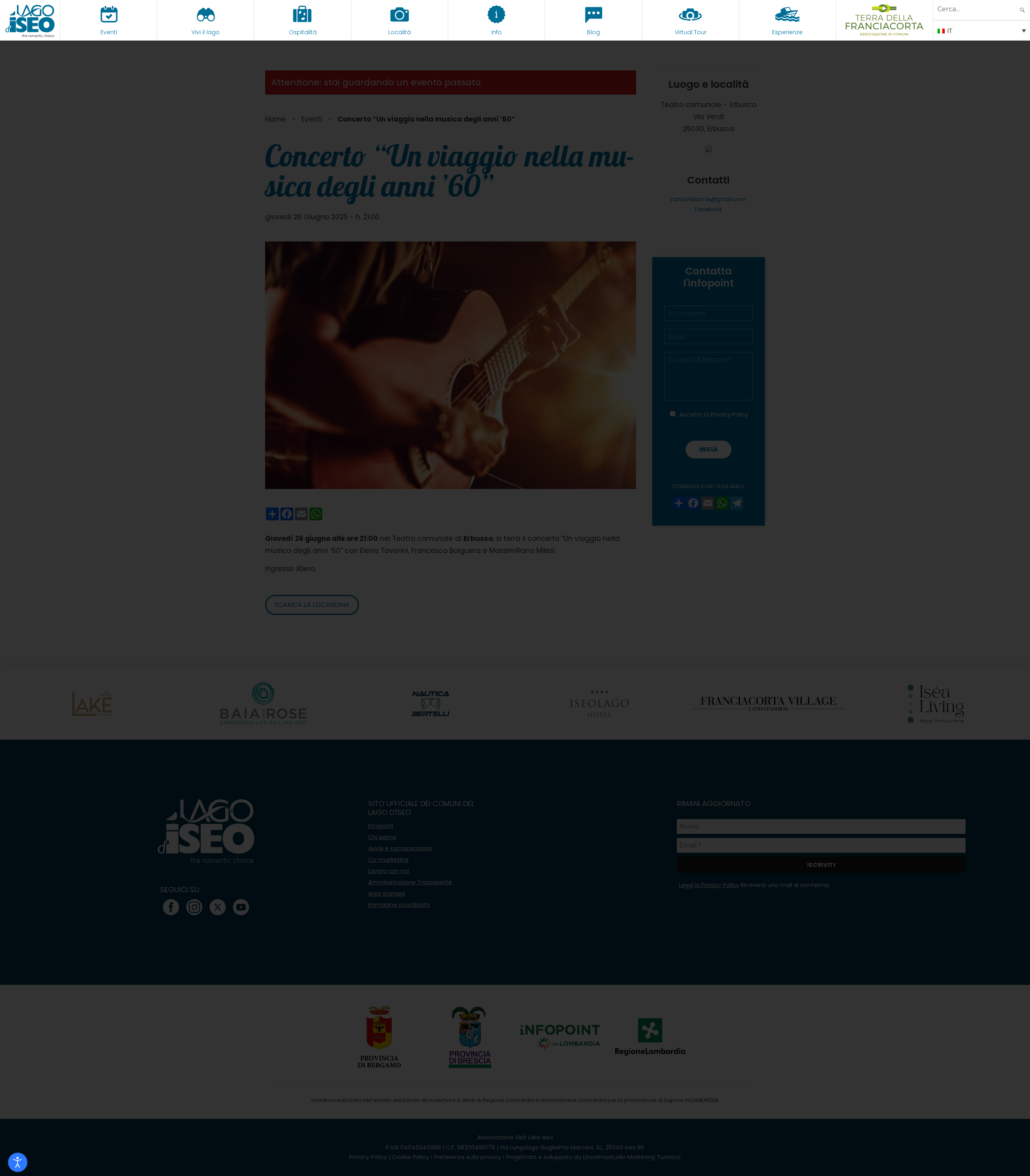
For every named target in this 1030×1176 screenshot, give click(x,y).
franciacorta (884, 32)
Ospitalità (303, 32)
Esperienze (787, 32)
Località (399, 32)
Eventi (109, 32)
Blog (593, 32)
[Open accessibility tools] (17, 1162)
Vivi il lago (206, 32)
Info (496, 32)
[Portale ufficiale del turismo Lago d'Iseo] (30, 20)
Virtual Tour (691, 32)
